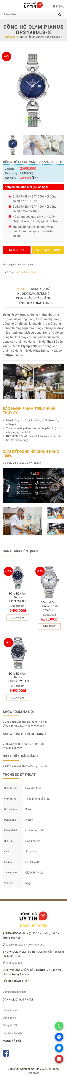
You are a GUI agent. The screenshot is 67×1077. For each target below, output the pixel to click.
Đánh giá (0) (40, 289)
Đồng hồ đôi (10, 1025)
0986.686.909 (13, 747)
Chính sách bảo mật (14, 991)
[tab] (21, 289)
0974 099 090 (49, 250)
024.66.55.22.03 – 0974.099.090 (24, 725)
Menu (59, 6)
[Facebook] (6, 1055)
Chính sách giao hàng (33, 303)
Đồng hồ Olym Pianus (26, 272)
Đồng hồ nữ (9, 1017)
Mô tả (21, 289)
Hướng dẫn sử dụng (33, 293)
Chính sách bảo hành (33, 298)
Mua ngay (16, 250)
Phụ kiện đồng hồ (13, 1033)
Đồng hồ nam (10, 1010)
